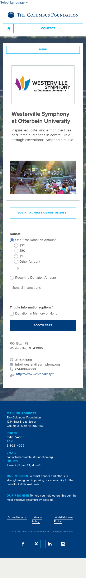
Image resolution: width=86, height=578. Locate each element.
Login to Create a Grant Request (43, 212)
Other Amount (29, 262)
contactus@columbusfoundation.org (30, 457)
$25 (22, 245)
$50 (22, 251)
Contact (48, 28)
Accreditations (17, 517)
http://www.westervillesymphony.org (37, 374)
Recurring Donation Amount (35, 278)
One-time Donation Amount (35, 240)
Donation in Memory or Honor (36, 313)
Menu (43, 49)
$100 (23, 256)
